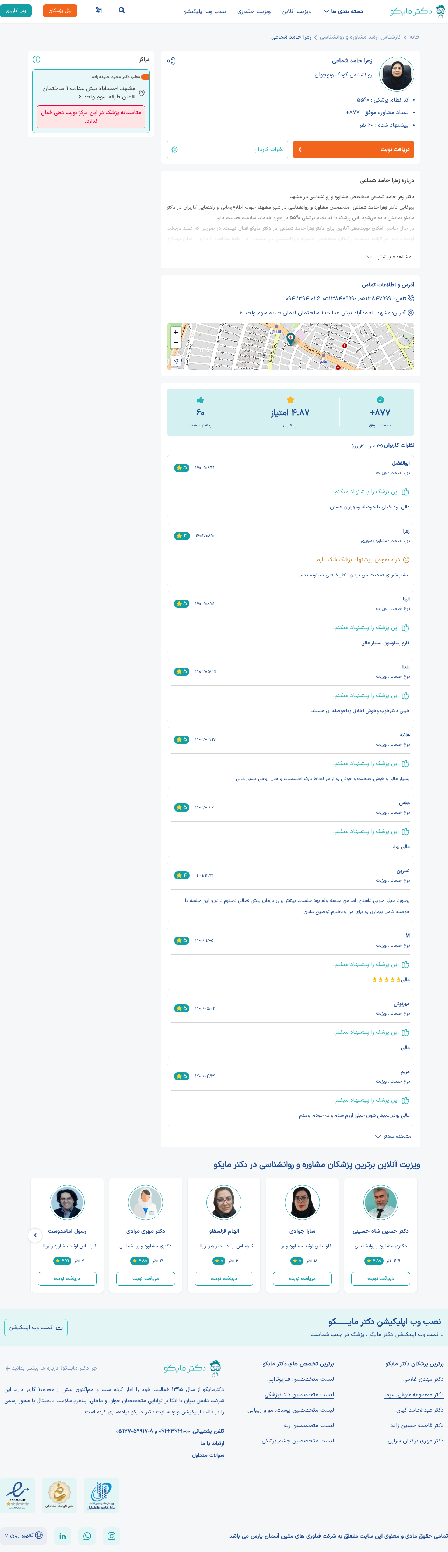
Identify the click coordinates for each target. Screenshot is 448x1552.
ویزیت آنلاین (296, 11)
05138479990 (340, 299)
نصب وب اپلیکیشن (204, 11)
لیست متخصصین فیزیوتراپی (300, 1379)
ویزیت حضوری (254, 11)
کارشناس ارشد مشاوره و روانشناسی (360, 37)
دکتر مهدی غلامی (423, 1379)
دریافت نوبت (381, 1278)
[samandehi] (59, 1495)
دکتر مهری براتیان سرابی (416, 1441)
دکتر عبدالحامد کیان (420, 1410)
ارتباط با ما (212, 1444)
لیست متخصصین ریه (309, 1425)
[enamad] (17, 1495)
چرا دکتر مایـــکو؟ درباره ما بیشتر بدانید (54, 1368)
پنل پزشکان (60, 10)
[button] (290, 339)
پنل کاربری (16, 10)
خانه (415, 37)
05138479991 (376, 299)
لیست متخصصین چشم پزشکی (298, 1441)
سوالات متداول (208, 1456)
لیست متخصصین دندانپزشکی (299, 1395)
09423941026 (303, 299)
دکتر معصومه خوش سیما (414, 1395)
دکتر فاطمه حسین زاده (417, 1425)
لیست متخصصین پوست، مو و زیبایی (290, 1410)
